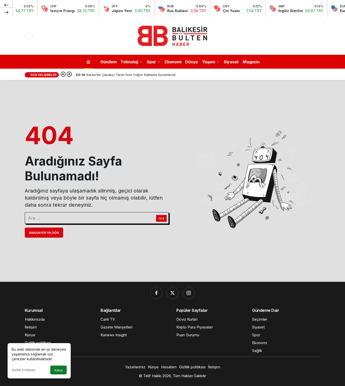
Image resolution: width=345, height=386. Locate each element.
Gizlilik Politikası (23, 370)
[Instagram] (189, 293)
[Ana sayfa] (88, 61)
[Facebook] (156, 293)
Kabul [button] (58, 370)
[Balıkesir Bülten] (172, 35)
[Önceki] (6, 5)
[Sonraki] (6, 12)
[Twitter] (172, 293)
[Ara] (316, 36)
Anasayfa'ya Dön (44, 233)
